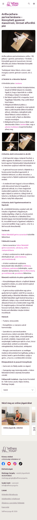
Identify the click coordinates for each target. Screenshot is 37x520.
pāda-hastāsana (20, 257)
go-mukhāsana (7, 273)
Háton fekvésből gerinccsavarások (14, 234)
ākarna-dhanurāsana (27, 271)
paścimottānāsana (8, 259)
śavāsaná (23, 124)
